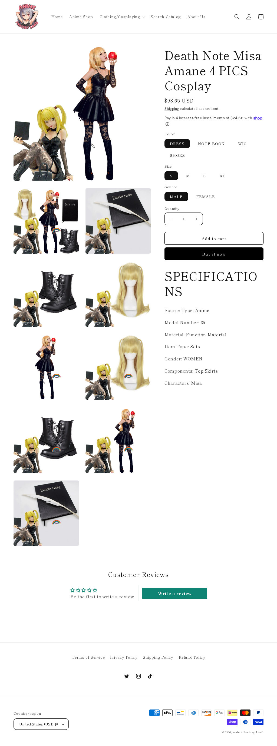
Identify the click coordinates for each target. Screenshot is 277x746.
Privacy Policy (123, 657)
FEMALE (205, 196)
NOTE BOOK (211, 143)
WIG (242, 143)
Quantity (171, 208)
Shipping (171, 108)
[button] (121, 16)
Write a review (175, 593)
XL (223, 175)
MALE (176, 196)
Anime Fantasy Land (248, 732)
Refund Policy (192, 657)
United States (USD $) (38, 724)
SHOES (177, 155)
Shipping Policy (158, 657)
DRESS (177, 143)
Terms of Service (88, 657)
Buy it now (214, 254)
